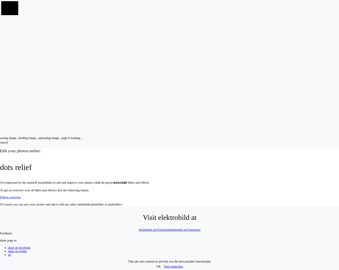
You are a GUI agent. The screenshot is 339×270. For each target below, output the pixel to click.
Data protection (173, 266)
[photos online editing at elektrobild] (10, 8)
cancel (4, 142)
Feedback (6, 233)
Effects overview (10, 197)
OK (158, 266)
